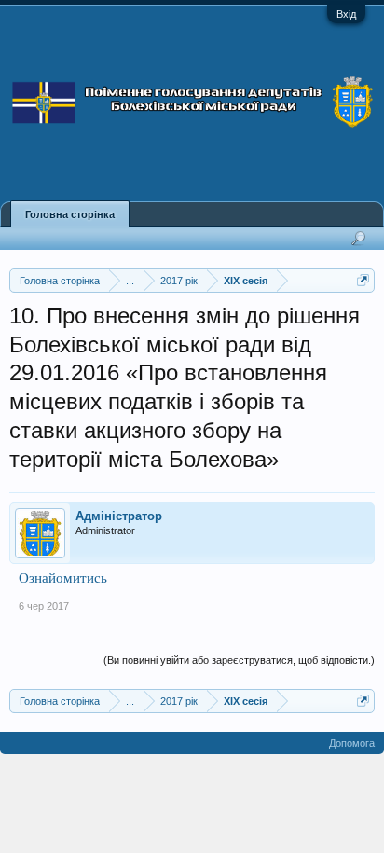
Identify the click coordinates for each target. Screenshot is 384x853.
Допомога (352, 743)
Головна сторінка (70, 214)
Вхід (346, 14)
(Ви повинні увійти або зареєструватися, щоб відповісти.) (239, 660)
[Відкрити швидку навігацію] (363, 280)
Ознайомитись (63, 577)
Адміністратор (118, 516)
